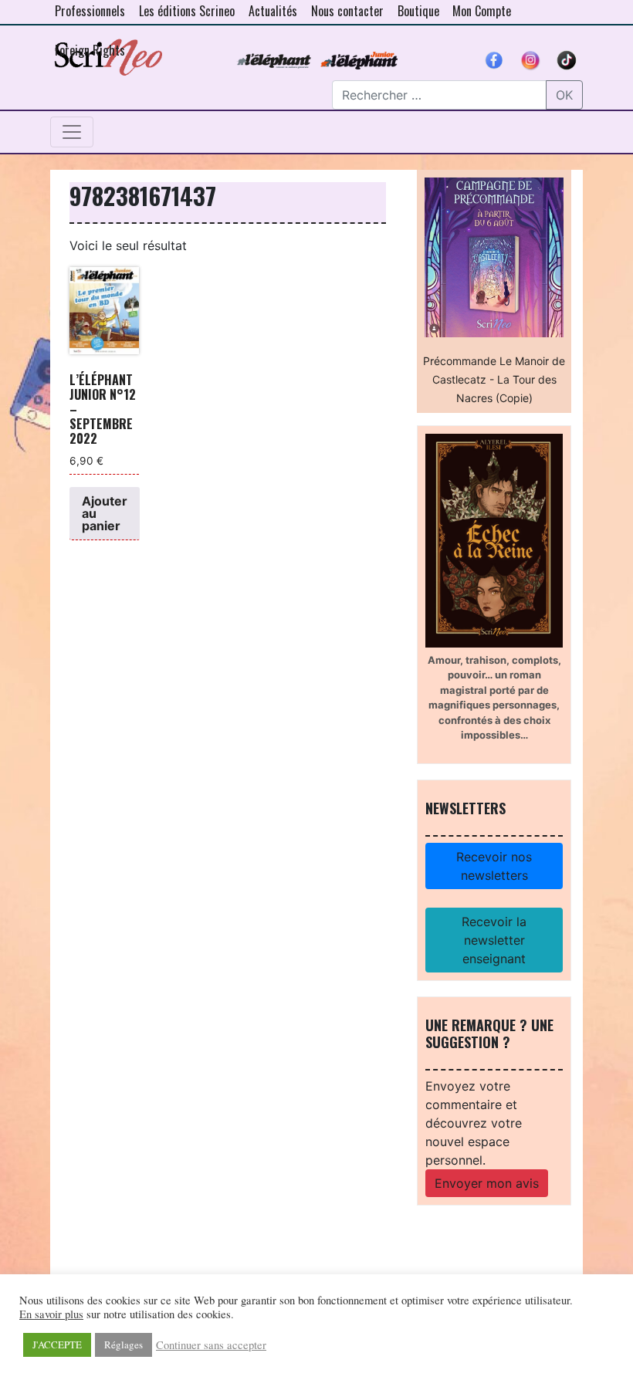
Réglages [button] (123, 1344)
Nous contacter (347, 11)
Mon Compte (481, 11)
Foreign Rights (90, 50)
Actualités (273, 11)
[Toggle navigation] (71, 132)
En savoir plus (51, 1314)
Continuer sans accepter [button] (211, 1345)
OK (564, 95)
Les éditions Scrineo (187, 11)
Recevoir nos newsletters (494, 866)
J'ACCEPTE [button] (57, 1344)
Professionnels (90, 11)
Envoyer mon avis (487, 1183)
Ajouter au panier (104, 513)
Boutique (418, 11)
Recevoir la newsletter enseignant (494, 940)
